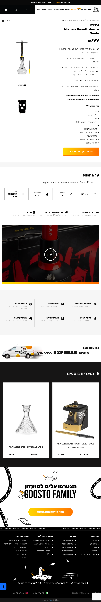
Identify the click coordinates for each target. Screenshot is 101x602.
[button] (25, 85)
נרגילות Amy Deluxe (42, 544)
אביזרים (44, 10)
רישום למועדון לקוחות (89, 554)
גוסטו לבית (88, 10)
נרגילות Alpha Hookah (42, 540)
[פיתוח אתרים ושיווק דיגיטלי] (54, 600)
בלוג (95, 547)
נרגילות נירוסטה (68, 544)
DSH (49, 554)
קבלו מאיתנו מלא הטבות (50, 511)
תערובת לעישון (59, 10)
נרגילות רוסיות (68, 540)
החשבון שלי (23, 558)
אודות (95, 540)
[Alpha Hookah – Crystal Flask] (26, 413)
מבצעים (80, 10)
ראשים (67, 10)
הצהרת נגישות (21, 554)
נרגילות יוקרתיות (68, 551)
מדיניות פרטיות (21, 551)
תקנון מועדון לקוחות (20, 547)
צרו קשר (94, 551)
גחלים (50, 10)
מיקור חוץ (93, 544)
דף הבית (96, 20)
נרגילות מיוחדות (68, 547)
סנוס (38, 10)
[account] (16, 10)
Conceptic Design (43, 551)
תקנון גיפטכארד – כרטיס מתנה (15, 544)
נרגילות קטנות (68, 554)
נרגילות (88, 20)
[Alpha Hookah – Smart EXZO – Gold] (75, 411)
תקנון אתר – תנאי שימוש (18, 540)
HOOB (48, 547)
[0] (6, 9)
